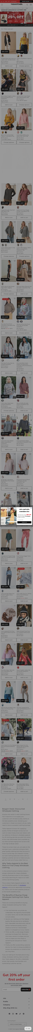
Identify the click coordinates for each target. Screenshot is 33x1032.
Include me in (24, 522)
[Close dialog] (31, 508)
